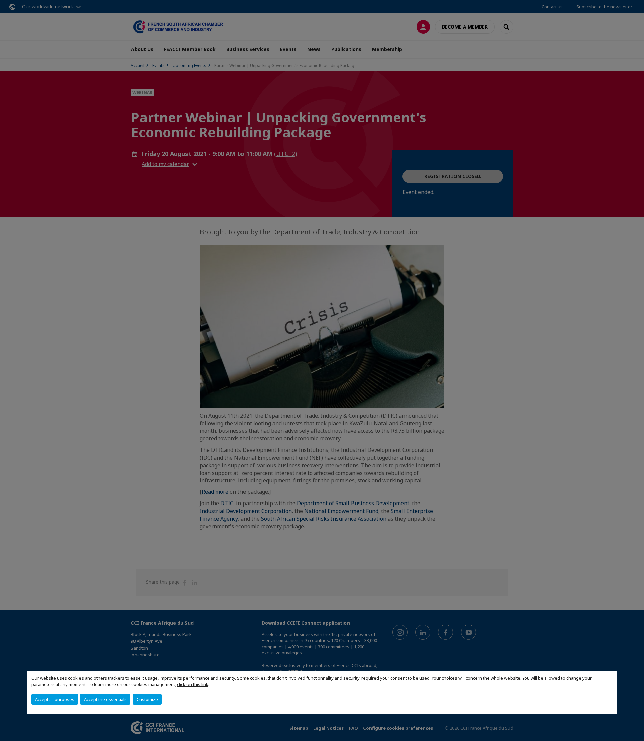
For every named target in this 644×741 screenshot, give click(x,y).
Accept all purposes (54, 699)
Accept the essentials (105, 699)
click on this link (192, 684)
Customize (147, 699)
